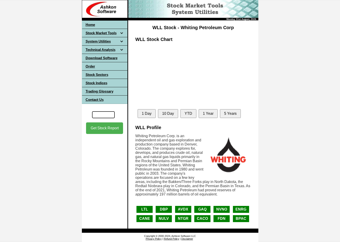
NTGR (183, 218)
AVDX (183, 209)
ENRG (240, 209)
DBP (164, 209)
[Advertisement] (104, 175)
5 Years (230, 113)
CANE (144, 218)
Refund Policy (171, 238)
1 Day (146, 113)
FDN (222, 218)
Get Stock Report (105, 128)
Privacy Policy (154, 238)
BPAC (241, 218)
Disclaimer (187, 238)
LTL (144, 209)
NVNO (221, 209)
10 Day (168, 113)
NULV (164, 218)
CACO (202, 218)
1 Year (208, 113)
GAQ (202, 209)
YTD (188, 113)
